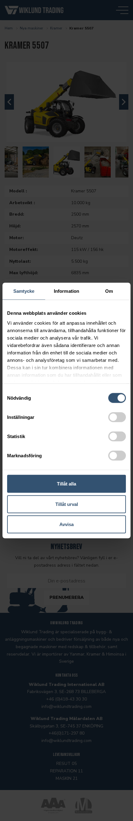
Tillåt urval (66, 504)
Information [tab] (66, 291)
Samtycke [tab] (24, 291)
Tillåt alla (66, 483)
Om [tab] (109, 291)
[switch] (117, 417)
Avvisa (66, 524)
